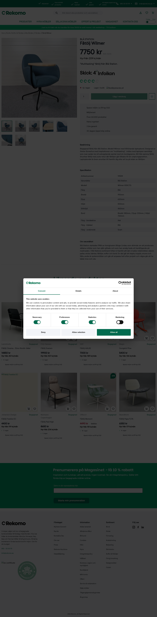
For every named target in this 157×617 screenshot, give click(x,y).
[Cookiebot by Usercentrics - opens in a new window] (120, 283)
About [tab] (115, 291)
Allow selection (78, 332)
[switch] (64, 322)
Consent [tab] (41, 291)
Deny (43, 332)
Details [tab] (79, 291)
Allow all (114, 332)
